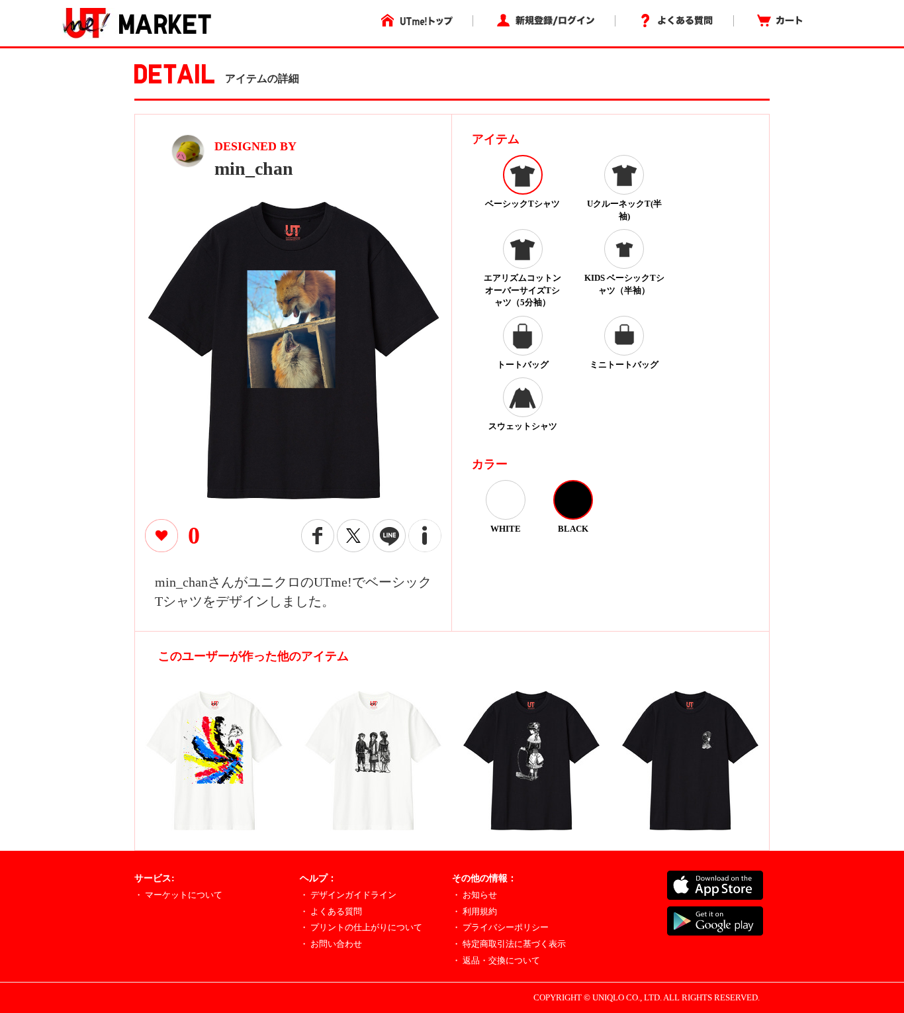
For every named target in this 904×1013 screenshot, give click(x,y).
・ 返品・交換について (496, 960)
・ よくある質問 (331, 911)
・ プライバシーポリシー (500, 927)
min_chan (253, 168)
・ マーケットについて (178, 895)
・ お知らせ (474, 895)
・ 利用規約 (474, 911)
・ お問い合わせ (331, 944)
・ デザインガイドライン (348, 895)
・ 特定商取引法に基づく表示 (509, 944)
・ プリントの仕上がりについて (361, 927)
